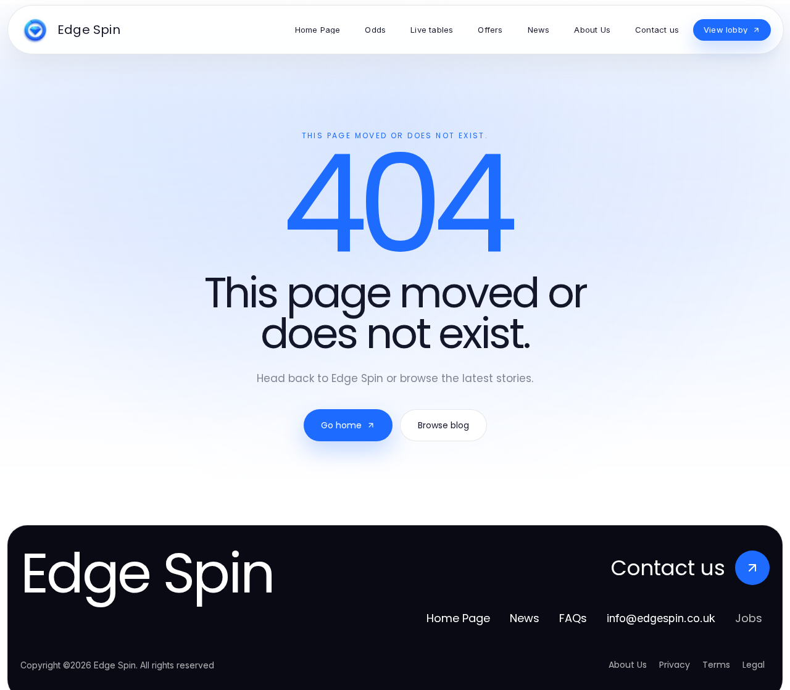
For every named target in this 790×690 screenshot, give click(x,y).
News (524, 618)
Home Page (458, 618)
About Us (628, 665)
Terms (716, 665)
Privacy (674, 665)
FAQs (573, 618)
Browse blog (443, 425)
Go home (341, 425)
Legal (753, 665)
